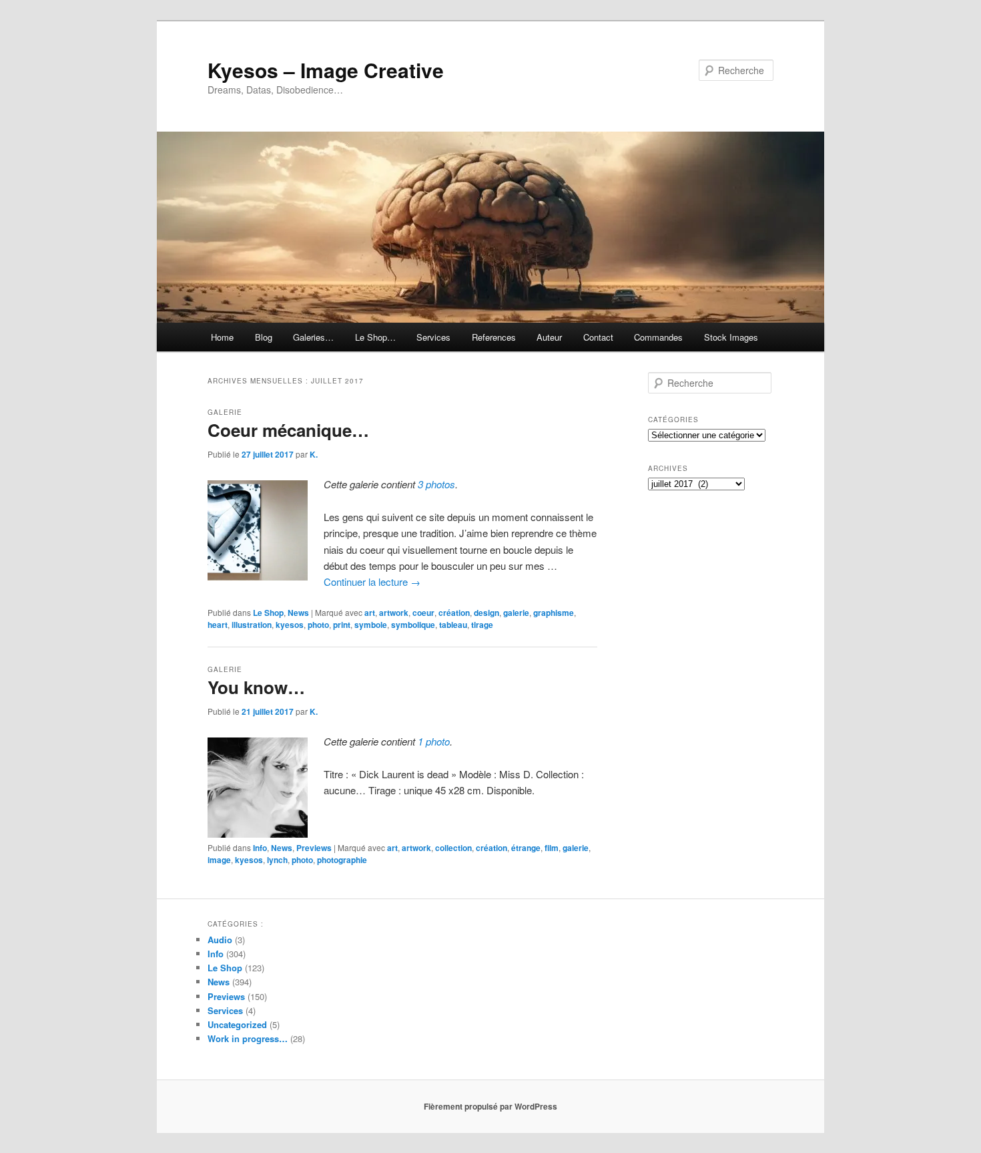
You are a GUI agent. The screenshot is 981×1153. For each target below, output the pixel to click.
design (486, 613)
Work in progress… (248, 1038)
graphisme (553, 613)
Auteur (549, 337)
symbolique (413, 625)
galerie (516, 613)
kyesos (290, 625)
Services (433, 337)
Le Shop (268, 613)
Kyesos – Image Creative (326, 69)
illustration (252, 625)
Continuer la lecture (372, 581)
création (454, 613)
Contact (598, 337)
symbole (370, 625)
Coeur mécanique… (288, 430)
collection (453, 848)
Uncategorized (237, 1024)
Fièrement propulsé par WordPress (490, 1106)
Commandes (658, 337)
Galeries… (313, 337)
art (369, 613)
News (298, 613)
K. (314, 454)
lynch (277, 860)
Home (222, 337)
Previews (314, 848)
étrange (526, 848)
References (494, 337)
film (552, 848)
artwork (393, 613)
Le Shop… (375, 337)
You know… (256, 687)
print (341, 625)
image (219, 860)
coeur (423, 613)
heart (218, 625)
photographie (342, 860)
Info (260, 848)
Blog (263, 337)
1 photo (434, 741)
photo (318, 625)
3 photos (436, 484)
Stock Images (731, 337)
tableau (453, 625)
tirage (482, 625)
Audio (220, 939)
